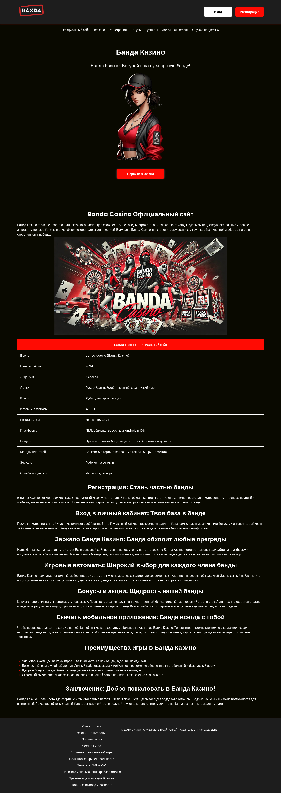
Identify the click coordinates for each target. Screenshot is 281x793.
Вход (218, 12)
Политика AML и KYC (91, 765)
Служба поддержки (206, 30)
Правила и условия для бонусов (92, 778)
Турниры (151, 30)
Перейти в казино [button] (140, 174)
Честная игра (91, 746)
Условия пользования (91, 733)
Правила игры (92, 739)
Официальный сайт (75, 30)
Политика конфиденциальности (91, 759)
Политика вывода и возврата (91, 785)
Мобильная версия (175, 30)
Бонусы (136, 30)
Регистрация (249, 12)
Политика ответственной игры (91, 752)
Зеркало (99, 30)
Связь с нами (91, 726)
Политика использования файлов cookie (92, 772)
